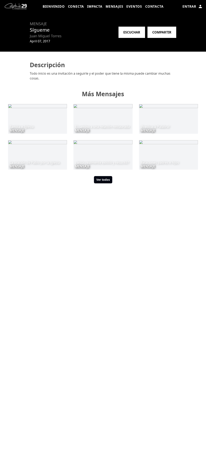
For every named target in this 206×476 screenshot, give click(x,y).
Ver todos (103, 180)
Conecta (76, 6)
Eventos (134, 6)
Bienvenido (54, 6)
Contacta (154, 6)
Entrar (189, 6)
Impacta (94, 6)
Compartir (161, 32)
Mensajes (114, 6)
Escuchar (131, 32)
